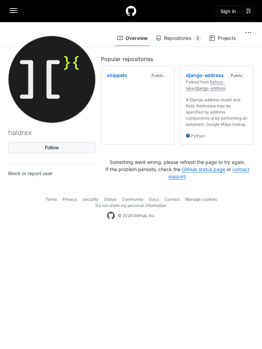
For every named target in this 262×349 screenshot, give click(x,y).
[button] (248, 32)
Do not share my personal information (131, 205)
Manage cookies (201, 199)
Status (110, 199)
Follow (52, 147)
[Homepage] (131, 10)
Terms (51, 199)
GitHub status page (203, 169)
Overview (137, 38)
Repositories (181, 38)
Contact (172, 199)
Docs (154, 199)
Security (91, 199)
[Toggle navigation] (13, 10)
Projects (227, 38)
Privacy (69, 199)
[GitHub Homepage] (111, 215)
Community (133, 199)
